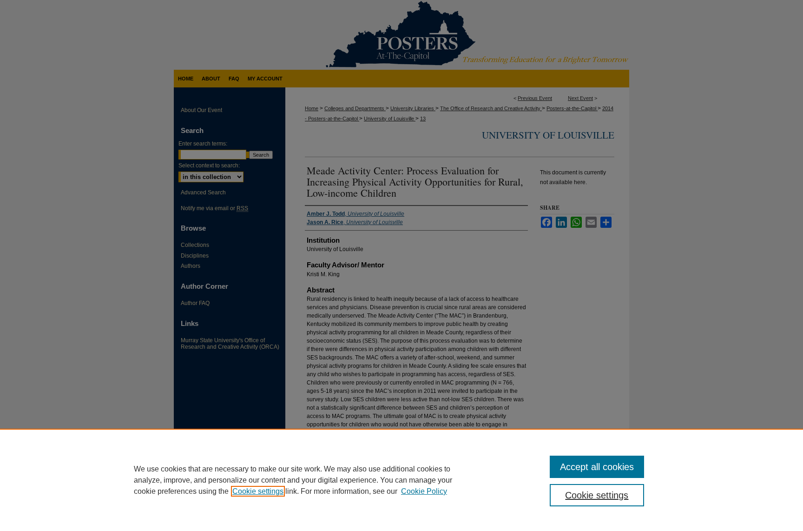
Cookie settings (257, 491)
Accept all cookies (597, 467)
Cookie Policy (424, 491)
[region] (401, 480)
